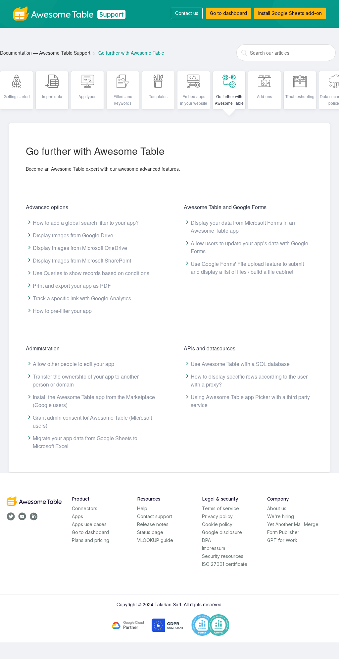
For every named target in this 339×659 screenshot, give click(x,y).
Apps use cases (89, 524)
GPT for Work (282, 540)
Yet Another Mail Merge (292, 524)
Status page (150, 532)
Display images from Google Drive (73, 235)
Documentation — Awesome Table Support (45, 52)
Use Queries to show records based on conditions (91, 273)
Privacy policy (217, 516)
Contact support (154, 516)
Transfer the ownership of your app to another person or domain (86, 380)
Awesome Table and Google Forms (225, 207)
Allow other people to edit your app (73, 364)
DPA (206, 540)
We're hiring (280, 516)
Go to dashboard (228, 13)
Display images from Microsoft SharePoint (82, 260)
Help (142, 508)
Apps (77, 516)
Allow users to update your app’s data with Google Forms (249, 247)
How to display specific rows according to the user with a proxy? (249, 380)
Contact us (186, 13)
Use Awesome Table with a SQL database (240, 364)
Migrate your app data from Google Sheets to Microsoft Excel (85, 442)
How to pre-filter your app (62, 311)
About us (276, 508)
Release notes (153, 524)
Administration (43, 348)
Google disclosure (222, 532)
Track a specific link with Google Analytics (82, 298)
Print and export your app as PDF (72, 285)
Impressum (213, 548)
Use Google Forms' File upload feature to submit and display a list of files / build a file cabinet (247, 267)
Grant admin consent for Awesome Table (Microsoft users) (92, 421)
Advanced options (47, 207)
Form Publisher (283, 532)
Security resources (222, 556)
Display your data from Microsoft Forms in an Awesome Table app (243, 226)
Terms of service (220, 508)
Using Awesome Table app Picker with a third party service (250, 401)
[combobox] (286, 52)
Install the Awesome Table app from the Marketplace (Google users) (94, 401)
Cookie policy (217, 524)
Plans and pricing (90, 540)
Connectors (84, 508)
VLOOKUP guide (155, 540)
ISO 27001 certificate (224, 564)
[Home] (72, 12)
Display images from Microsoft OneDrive (80, 248)
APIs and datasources (209, 348)
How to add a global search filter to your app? (86, 222)
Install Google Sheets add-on (290, 13)
